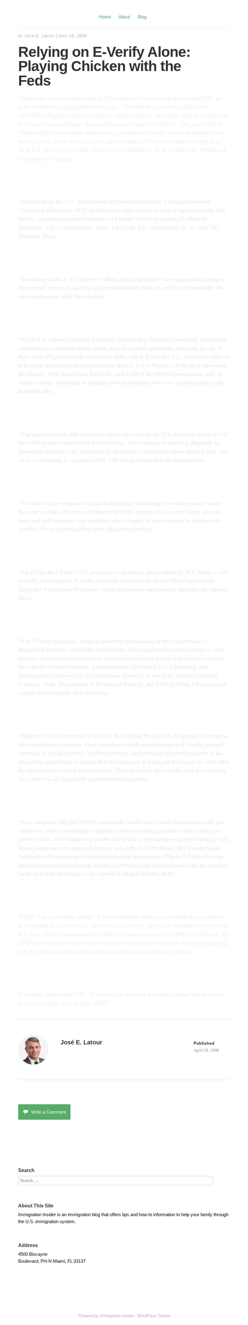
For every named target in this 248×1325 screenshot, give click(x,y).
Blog (142, 16)
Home (105, 16)
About (124, 16)
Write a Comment (48, 1112)
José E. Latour (39, 36)
